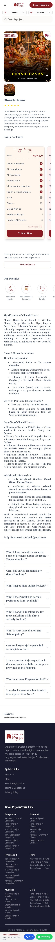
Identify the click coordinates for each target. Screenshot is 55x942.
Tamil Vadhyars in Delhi (40, 906)
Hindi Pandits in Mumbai (11, 900)
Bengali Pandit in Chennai (37, 841)
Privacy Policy (11, 792)
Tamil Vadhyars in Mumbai (12, 911)
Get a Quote (27, 264)
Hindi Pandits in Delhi (39, 894)
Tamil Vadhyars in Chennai (37, 819)
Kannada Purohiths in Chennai (39, 836)
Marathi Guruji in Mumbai (12, 895)
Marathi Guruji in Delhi (39, 900)
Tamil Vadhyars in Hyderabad (12, 876)
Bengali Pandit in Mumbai (12, 917)
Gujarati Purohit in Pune (40, 865)
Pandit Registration (15, 783)
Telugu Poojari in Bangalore (12, 841)
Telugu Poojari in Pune (39, 868)
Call (31, 937)
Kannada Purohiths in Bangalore (14, 819)
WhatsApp (45, 937)
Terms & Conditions (15, 787)
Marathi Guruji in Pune (39, 859)
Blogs (8, 778)
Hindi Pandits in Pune (39, 862)
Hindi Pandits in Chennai (36, 825)
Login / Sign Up (41, 5)
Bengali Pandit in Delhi (39, 897)
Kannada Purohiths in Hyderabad (14, 882)
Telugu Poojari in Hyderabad (12, 860)
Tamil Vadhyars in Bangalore (12, 836)
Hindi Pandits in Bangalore (11, 825)
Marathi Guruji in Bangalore (12, 830)
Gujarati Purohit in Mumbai (12, 906)
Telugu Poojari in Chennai (37, 830)
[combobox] (14, 12)
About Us (9, 774)
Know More (33, 227)
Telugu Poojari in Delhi (39, 903)
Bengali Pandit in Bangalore (12, 847)
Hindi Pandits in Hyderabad (11, 865)
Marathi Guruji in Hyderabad (12, 871)
